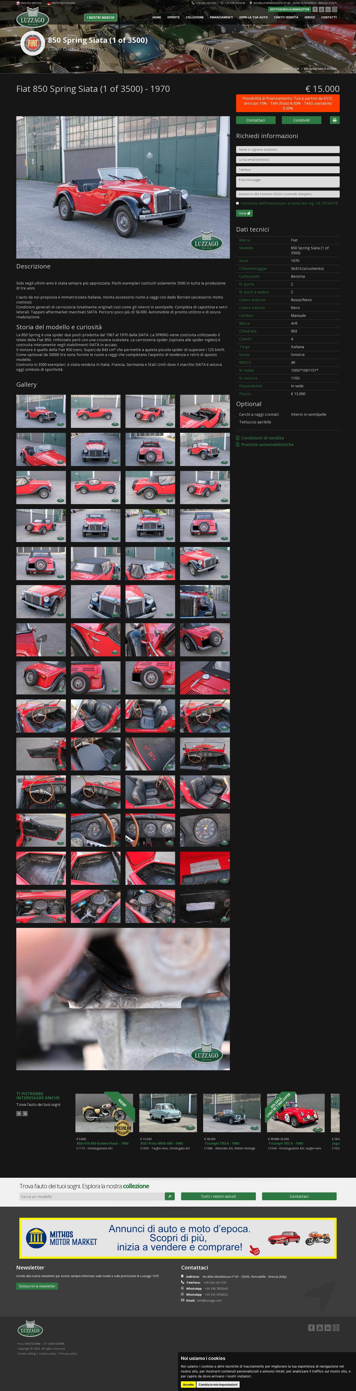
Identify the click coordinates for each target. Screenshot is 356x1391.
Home (156, 17)
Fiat (297, 68)
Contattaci (255, 120)
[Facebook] (315, 9)
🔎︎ (170, 1196)
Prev (18, 1113)
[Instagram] (334, 9)
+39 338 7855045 (234, 3)
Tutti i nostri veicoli (218, 1196)
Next (25, 1113)
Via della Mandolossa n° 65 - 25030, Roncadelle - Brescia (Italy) (295, 3)
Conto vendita (286, 17)
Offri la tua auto (253, 17)
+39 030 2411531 (206, 3)
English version (30, 3)
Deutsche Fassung (63, 3)
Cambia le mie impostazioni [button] (218, 1384)
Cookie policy (47, 1353)
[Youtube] (321, 9)
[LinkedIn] (328, 9)
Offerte (173, 17)
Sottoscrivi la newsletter (289, 9)
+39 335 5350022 (216, 1294)
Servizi (309, 17)
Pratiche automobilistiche (266, 444)
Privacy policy (68, 1353)
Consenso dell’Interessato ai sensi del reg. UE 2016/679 (289, 203)
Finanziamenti (221, 17)
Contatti (329, 17)
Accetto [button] (188, 1384)
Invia (243, 213)
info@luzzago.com (209, 1300)
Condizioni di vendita (261, 438)
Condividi (301, 120)
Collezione (195, 17)
